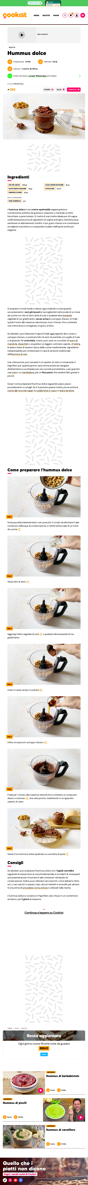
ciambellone (28, 372)
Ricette (46, 15)
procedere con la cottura (35, 887)
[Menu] (82, 15)
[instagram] (10, 1180)
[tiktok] (5, 1180)
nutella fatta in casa (46, 390)
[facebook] (21, 1180)
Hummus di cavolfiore (60, 1130)
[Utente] (76, 15)
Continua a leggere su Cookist (44, 912)
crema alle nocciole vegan (20, 390)
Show (56, 15)
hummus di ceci (19, 354)
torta (14, 372)
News (36, 15)
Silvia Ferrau (18, 84)
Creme (9, 1028)
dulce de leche (66, 390)
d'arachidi (23, 343)
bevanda (67, 315)
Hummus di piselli (15, 1103)
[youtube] (15, 1180)
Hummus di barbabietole (62, 1076)
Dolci (17, 1028)
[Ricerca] (64, 15)
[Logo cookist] (15, 15)
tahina (77, 343)
